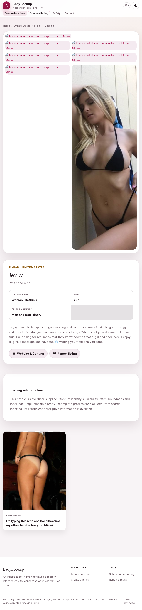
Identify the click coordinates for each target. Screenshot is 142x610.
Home (6, 25)
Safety (56, 13)
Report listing (67, 353)
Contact (69, 13)
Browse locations (15, 13)
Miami (37, 25)
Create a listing (39, 13)
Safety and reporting (121, 574)
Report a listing (118, 579)
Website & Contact (30, 353)
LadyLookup (13, 569)
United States (22, 25)
